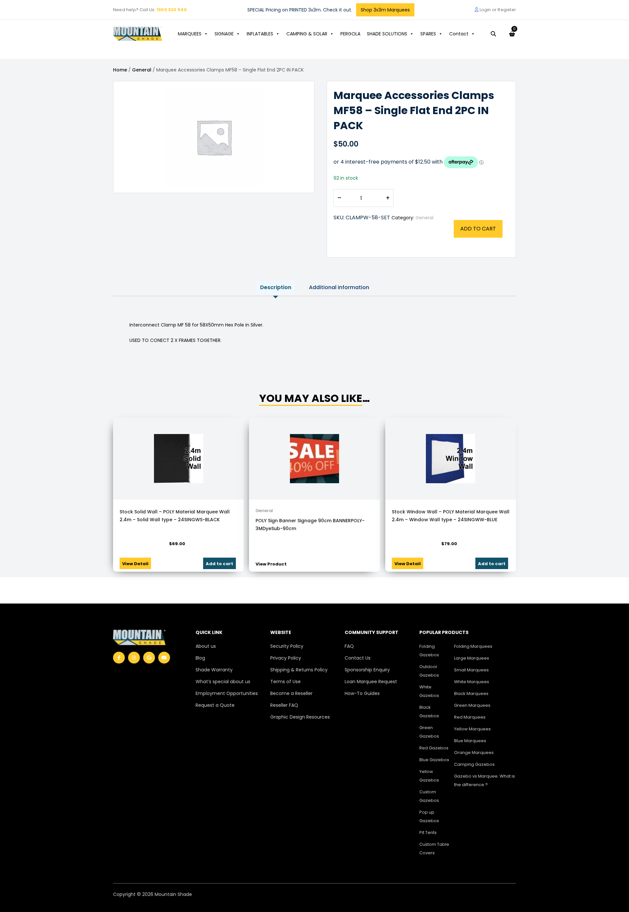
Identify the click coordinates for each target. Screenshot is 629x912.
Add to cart (478, 228)
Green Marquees (472, 705)
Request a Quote (215, 705)
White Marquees (471, 682)
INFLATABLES (260, 33)
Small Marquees (471, 670)
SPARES (428, 33)
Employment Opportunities (227, 693)
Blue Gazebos (434, 760)
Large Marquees (471, 658)
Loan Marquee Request (371, 681)
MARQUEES (189, 33)
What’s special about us (223, 681)
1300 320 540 (172, 10)
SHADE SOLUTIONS (387, 33)
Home (120, 70)
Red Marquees (470, 717)
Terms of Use (285, 681)
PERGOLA (350, 33)
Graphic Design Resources (300, 717)
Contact (458, 33)
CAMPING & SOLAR (306, 33)
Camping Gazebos (474, 764)
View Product (271, 564)
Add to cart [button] (219, 564)
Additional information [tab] (339, 287)
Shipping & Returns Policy (299, 669)
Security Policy (286, 646)
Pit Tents (428, 832)
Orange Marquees (474, 752)
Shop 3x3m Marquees (385, 10)
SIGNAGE (224, 33)
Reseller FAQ (284, 705)
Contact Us (358, 658)
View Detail (135, 564)
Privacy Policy (285, 658)
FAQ (349, 646)
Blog (200, 658)
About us (206, 646)
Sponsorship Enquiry (367, 669)
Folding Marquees (473, 646)
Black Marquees (471, 693)
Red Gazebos (433, 748)
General (141, 70)
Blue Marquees (470, 741)
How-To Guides (362, 693)
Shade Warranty (214, 669)
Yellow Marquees (472, 729)
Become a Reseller (291, 693)
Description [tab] (275, 287)
